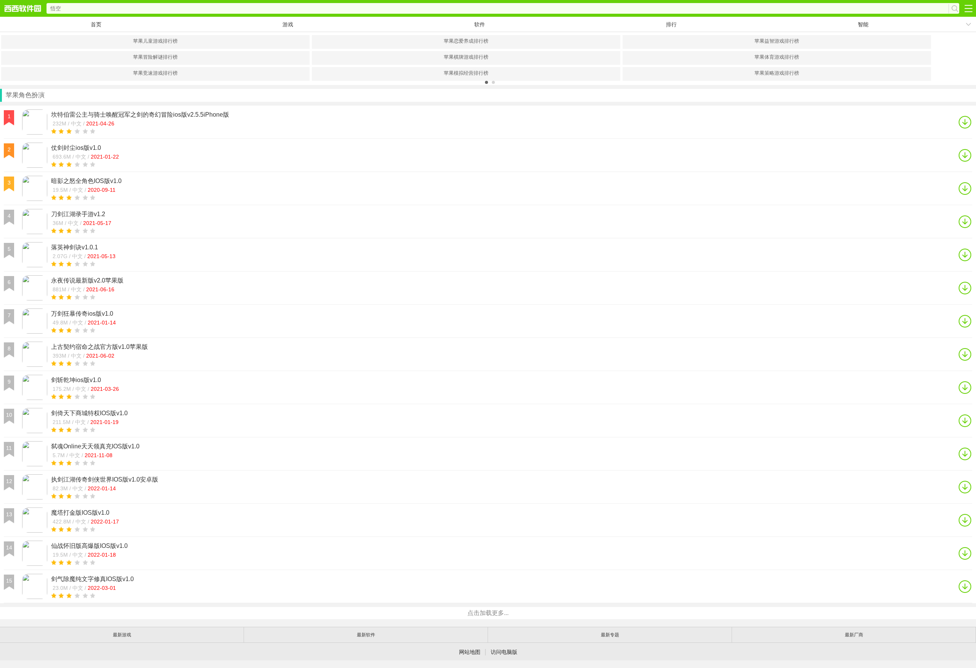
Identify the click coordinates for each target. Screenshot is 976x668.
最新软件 (366, 634)
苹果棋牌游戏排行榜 (466, 57)
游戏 (288, 24)
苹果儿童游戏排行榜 (155, 41)
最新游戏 (122, 634)
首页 (96, 24)
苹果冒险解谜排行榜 (155, 57)
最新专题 (610, 634)
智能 (863, 24)
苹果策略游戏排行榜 (776, 73)
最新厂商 (854, 634)
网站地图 (469, 652)
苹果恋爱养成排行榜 (466, 41)
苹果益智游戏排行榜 (776, 41)
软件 (479, 24)
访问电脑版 (504, 652)
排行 (671, 24)
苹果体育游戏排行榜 (776, 57)
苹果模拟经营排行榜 (466, 73)
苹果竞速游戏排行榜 (155, 73)
